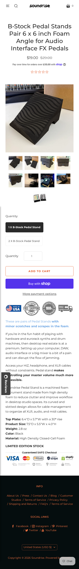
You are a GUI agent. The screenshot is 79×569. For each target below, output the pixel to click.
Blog (54, 495)
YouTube (50, 530)
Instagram (42, 526)
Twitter (33, 530)
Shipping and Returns (23, 504)
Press (25, 495)
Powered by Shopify (58, 557)
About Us (13, 495)
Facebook (22, 526)
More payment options (39, 294)
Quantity (12, 256)
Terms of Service (35, 500)
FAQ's (44, 504)
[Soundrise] (39, 5)
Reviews (5, 386)
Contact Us (40, 495)
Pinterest (62, 526)
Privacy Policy (58, 500)
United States (38, 547)
